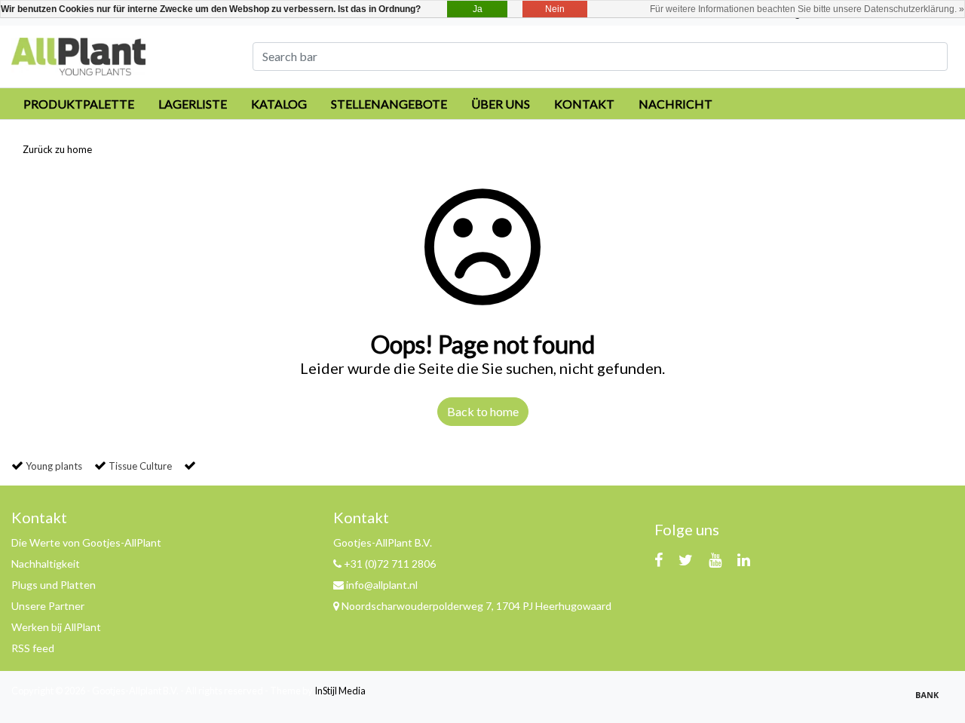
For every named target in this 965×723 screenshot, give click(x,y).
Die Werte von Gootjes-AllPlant (86, 542)
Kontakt (584, 104)
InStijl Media (340, 691)
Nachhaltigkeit (45, 563)
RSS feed (32, 648)
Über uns (500, 104)
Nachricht (675, 104)
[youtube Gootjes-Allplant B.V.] (715, 559)
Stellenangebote (389, 104)
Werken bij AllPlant (56, 626)
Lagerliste (192, 104)
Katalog (279, 104)
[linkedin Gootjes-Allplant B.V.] (743, 559)
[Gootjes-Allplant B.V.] (78, 54)
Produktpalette (78, 104)
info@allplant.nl (382, 584)
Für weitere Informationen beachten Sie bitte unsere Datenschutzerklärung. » (807, 9)
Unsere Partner (47, 605)
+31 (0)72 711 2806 (389, 563)
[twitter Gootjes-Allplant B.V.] (686, 559)
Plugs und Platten (53, 584)
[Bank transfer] (931, 701)
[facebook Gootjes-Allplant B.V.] (658, 559)
